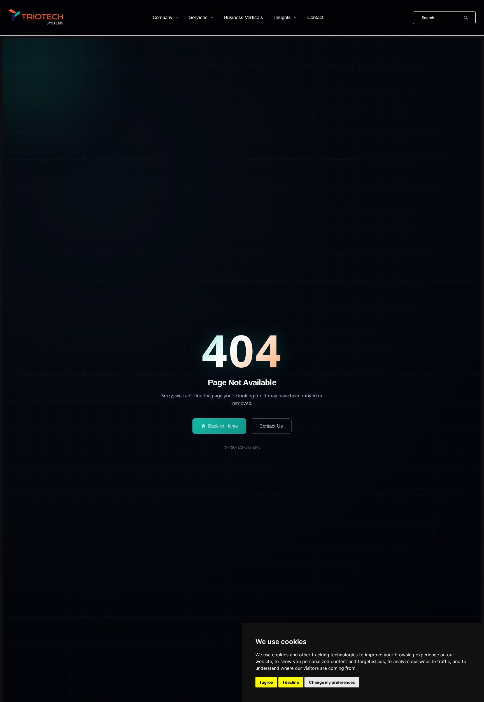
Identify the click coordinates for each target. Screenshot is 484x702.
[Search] (466, 17)
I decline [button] (291, 682)
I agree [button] (266, 682)
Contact (315, 17)
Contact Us (271, 426)
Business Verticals (243, 17)
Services (198, 17)
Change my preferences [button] (332, 682)
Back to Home (223, 426)
